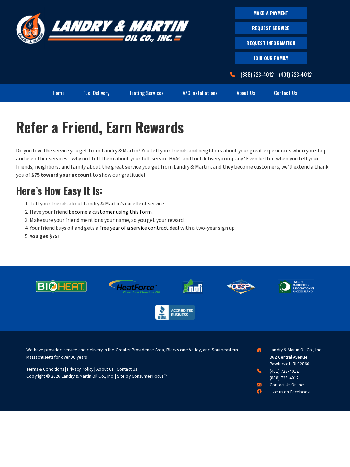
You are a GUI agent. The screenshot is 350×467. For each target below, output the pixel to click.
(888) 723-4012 (257, 74)
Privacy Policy (80, 369)
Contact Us (285, 93)
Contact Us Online (287, 385)
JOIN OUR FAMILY (271, 58)
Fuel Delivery (96, 93)
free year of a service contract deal (139, 227)
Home (59, 93)
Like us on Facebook (290, 392)
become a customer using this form (110, 211)
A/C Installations (200, 93)
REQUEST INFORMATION (270, 42)
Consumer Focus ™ (149, 376)
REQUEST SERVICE (271, 27)
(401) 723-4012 (295, 74)
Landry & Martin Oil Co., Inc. (88, 376)
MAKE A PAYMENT (270, 12)
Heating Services (146, 93)
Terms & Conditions (45, 369)
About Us (246, 93)
